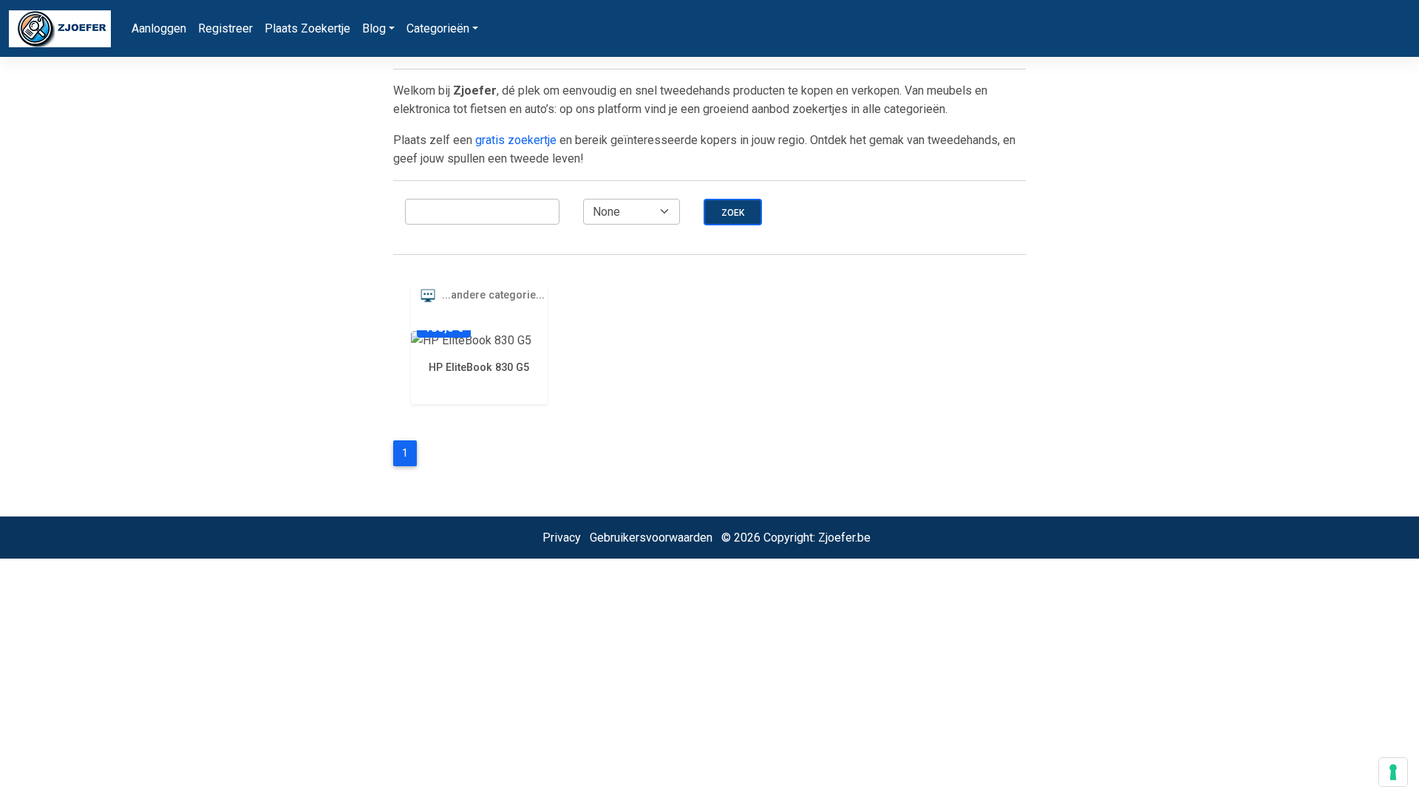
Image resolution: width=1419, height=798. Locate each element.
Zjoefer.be (844, 538)
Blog (374, 28)
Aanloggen (159, 28)
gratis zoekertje (516, 140)
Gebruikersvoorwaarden (651, 538)
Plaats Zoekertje (307, 28)
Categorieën (437, 28)
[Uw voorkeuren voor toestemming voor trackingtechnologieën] (1393, 772)
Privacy (561, 538)
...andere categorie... (492, 295)
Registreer (225, 28)
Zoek (732, 213)
